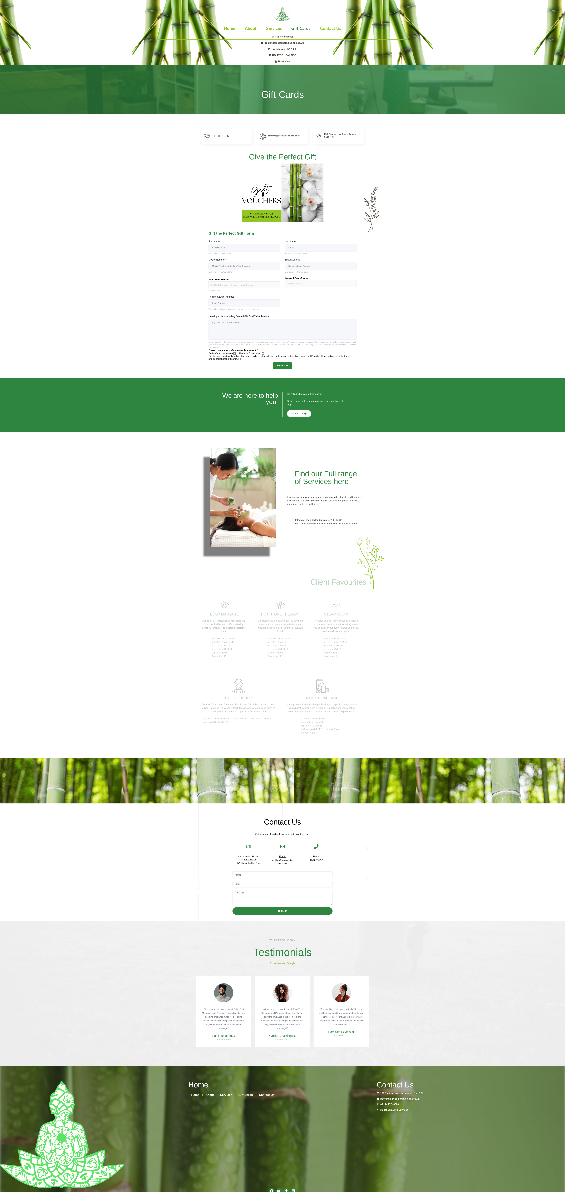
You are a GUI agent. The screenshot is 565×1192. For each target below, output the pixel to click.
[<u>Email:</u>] (282, 846)
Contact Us (330, 28)
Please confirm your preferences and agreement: (233, 350)
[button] (196, 1011)
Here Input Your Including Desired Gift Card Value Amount (239, 316)
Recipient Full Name (218, 279)
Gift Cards (300, 28)
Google (291, 963)
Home (229, 28)
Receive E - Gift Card (250, 353)
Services (274, 28)
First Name (214, 241)
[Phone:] (316, 846)
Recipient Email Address (221, 297)
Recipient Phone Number (297, 278)
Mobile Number (217, 259)
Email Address (293, 259)
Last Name (291, 241)
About (251, 28)
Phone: (316, 856)
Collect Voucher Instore (220, 353)
